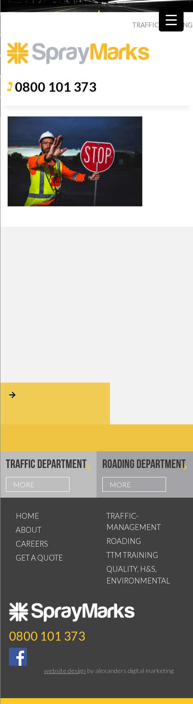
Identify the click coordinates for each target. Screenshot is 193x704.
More (24, 484)
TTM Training (132, 555)
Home (27, 516)
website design (65, 670)
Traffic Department (46, 463)
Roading (123, 541)
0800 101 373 (55, 86)
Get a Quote (39, 557)
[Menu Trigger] (171, 19)
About (28, 530)
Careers (32, 543)
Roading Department (144, 463)
